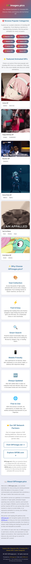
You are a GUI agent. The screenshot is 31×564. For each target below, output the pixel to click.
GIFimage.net (5, 518)
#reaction (5, 161)
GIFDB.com (4, 520)
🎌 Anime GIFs (9, 46)
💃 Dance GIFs (22, 51)
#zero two (11, 105)
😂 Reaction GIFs (8, 36)
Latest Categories (20, 550)
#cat (4, 233)
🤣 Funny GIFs (9, 51)
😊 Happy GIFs (22, 46)
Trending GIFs (24, 548)
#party (11, 197)
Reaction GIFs (15, 548)
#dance (5, 197)
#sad (15, 233)
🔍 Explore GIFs (22, 41)
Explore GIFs (6, 548)
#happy (5, 137)
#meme (10, 233)
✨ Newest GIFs (8, 41)
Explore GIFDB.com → (15, 453)
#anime (5, 105)
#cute (4, 257)
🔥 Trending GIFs (23, 36)
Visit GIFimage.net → (15, 445)
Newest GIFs (9, 550)
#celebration (12, 137)
